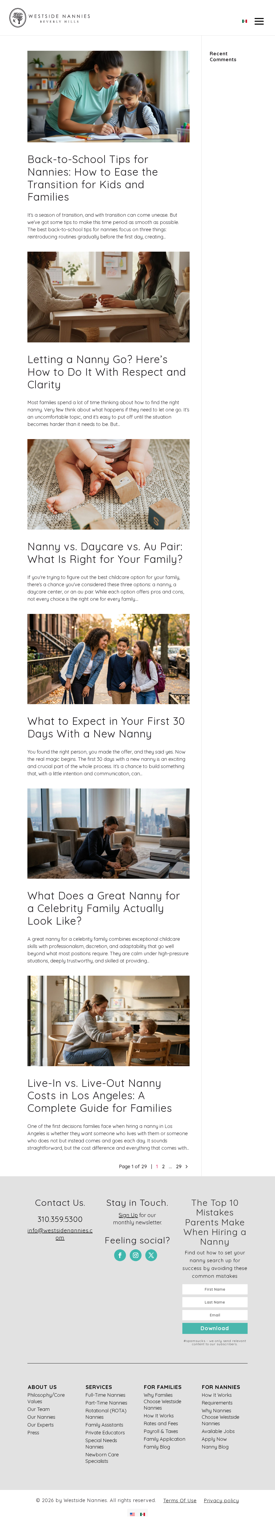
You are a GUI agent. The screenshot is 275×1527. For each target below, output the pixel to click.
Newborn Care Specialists (102, 1458)
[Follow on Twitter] (151, 1255)
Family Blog (157, 1447)
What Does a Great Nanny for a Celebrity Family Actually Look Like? (103, 908)
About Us (42, 1387)
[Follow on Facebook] (120, 1255)
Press (33, 1433)
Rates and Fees (161, 1423)
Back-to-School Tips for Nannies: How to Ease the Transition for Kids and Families (92, 178)
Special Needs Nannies (101, 1443)
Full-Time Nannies (105, 1395)
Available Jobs (218, 1431)
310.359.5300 (60, 1219)
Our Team (38, 1409)
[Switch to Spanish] (244, 19)
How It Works (159, 1416)
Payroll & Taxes (161, 1431)
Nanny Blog (215, 1447)
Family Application (164, 1439)
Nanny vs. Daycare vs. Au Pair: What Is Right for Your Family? (105, 553)
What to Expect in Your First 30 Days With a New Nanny (106, 727)
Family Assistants (104, 1425)
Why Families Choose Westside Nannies (162, 1401)
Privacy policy (221, 1500)
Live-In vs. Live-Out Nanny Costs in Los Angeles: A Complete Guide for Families (99, 1095)
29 (179, 1166)
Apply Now (214, 1439)
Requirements (217, 1403)
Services (99, 1387)
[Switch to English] (132, 1513)
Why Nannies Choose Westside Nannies (220, 1417)
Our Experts (40, 1425)
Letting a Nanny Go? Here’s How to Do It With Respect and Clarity (106, 372)
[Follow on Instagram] (136, 1255)
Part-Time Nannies (106, 1403)
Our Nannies (41, 1417)
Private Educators (105, 1433)
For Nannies (221, 1387)
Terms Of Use (180, 1500)
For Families (163, 1387)
